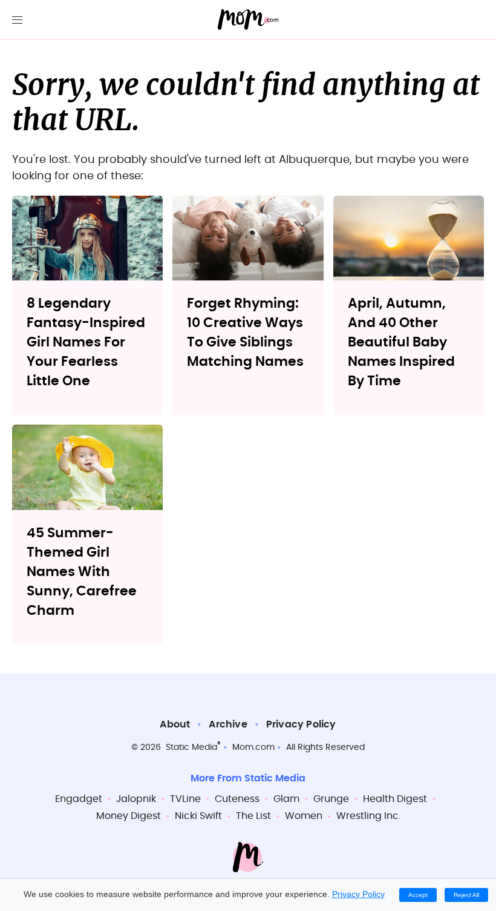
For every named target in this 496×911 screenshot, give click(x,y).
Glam (286, 799)
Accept (418, 895)
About (175, 724)
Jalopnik (136, 799)
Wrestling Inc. (368, 816)
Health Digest (395, 799)
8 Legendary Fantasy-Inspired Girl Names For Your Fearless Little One (86, 342)
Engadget (78, 799)
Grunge (331, 799)
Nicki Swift (198, 816)
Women (303, 816)
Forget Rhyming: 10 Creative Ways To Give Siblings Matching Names (245, 332)
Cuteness (237, 799)
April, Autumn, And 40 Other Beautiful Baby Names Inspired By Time (401, 342)
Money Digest (128, 816)
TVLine (185, 799)
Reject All (466, 895)
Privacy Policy (301, 724)
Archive (228, 724)
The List (253, 816)
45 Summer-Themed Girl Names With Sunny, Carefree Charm (82, 571)
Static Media (191, 747)
